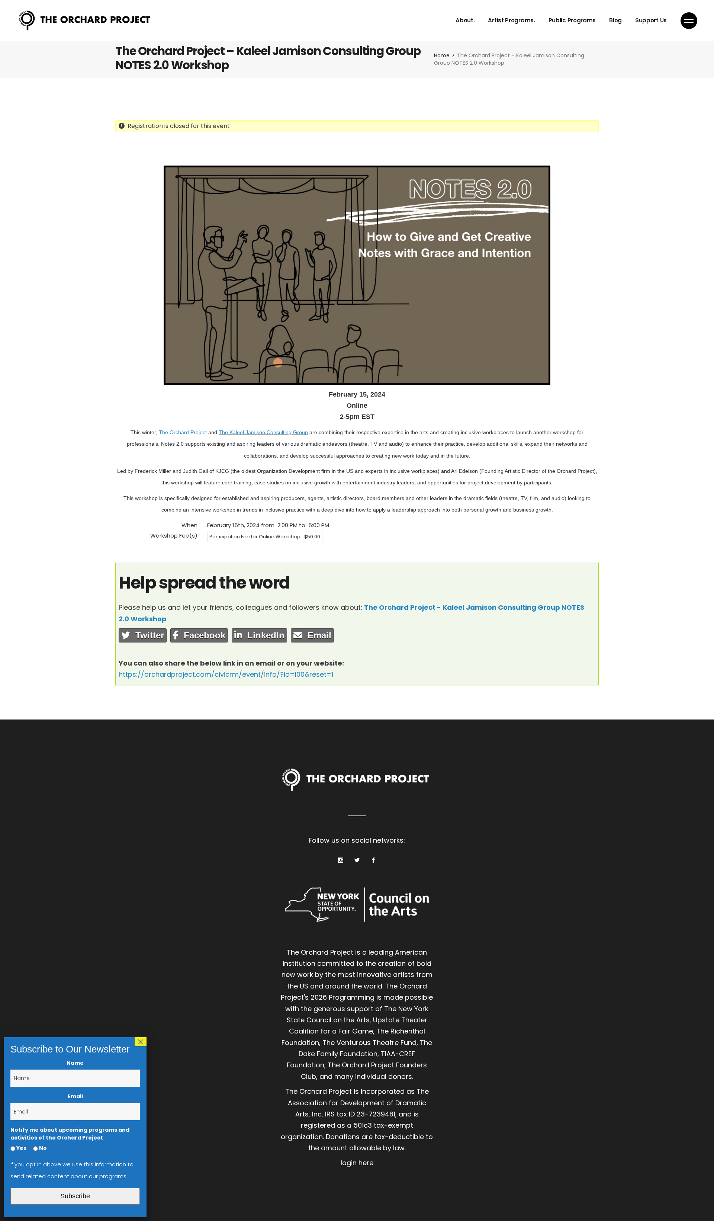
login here (357, 1162)
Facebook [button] (201, 635)
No (42, 1148)
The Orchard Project (183, 432)
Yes (20, 1148)
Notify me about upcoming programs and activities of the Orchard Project (69, 1133)
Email (316, 635)
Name (75, 1063)
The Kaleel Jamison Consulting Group (263, 432)
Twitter (147, 635)
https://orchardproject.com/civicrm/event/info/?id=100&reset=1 (226, 674)
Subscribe (75, 1196)
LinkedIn (263, 635)
